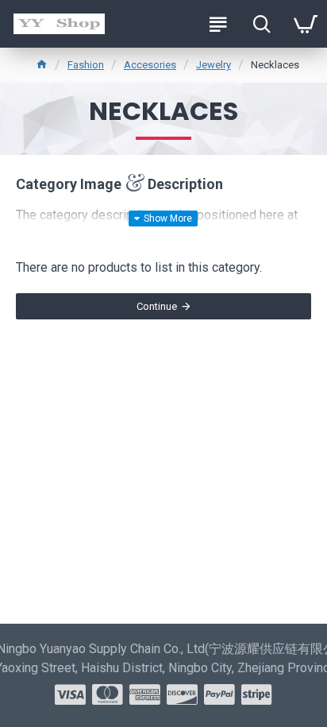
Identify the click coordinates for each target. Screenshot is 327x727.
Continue (157, 306)
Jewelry (213, 65)
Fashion (85, 65)
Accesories (150, 65)
